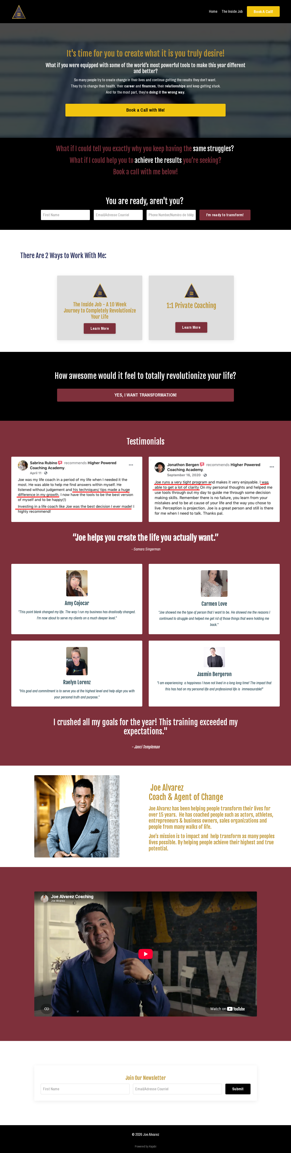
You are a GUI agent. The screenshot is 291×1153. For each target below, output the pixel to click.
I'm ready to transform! (225, 215)
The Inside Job (232, 11)
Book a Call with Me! (145, 110)
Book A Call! (263, 11)
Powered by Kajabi (145, 1146)
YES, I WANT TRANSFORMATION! (145, 395)
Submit (238, 1089)
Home (213, 11)
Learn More (100, 328)
